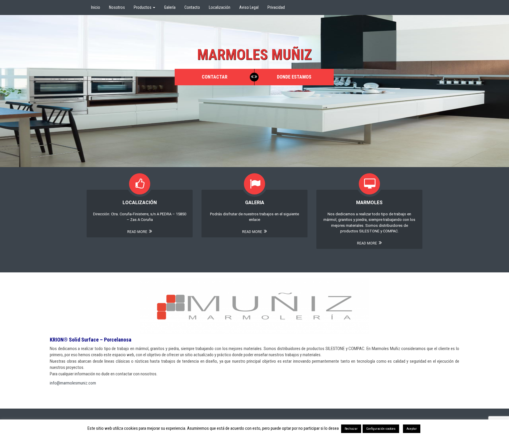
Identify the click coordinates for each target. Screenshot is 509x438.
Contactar (214, 77)
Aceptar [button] (411, 429)
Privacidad (276, 7)
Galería (170, 7)
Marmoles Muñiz (254, 54)
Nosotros (117, 7)
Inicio (95, 7)
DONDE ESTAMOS (294, 77)
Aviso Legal (249, 7)
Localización (219, 7)
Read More (137, 232)
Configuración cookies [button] (381, 429)
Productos (143, 7)
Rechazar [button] (351, 429)
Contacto (192, 7)
